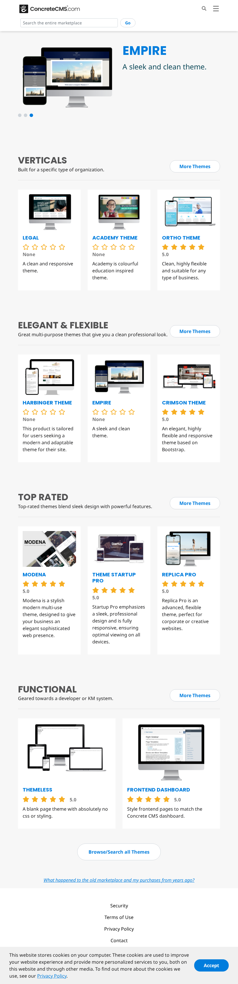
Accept (211, 965)
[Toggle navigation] (216, 9)
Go (128, 23)
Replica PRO (179, 574)
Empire (101, 402)
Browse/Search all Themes (119, 852)
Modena (34, 574)
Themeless (37, 789)
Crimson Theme (184, 402)
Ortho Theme (181, 237)
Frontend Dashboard (158, 789)
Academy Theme (115, 237)
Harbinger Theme (47, 402)
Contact (119, 940)
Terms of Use (119, 917)
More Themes (194, 166)
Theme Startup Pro (114, 577)
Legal (31, 237)
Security (119, 905)
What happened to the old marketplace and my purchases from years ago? (119, 880)
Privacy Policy (119, 929)
